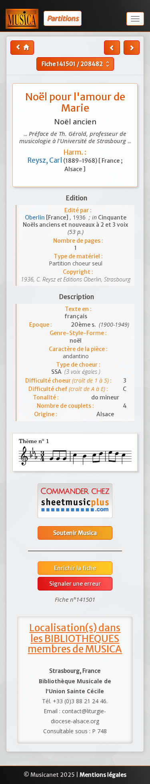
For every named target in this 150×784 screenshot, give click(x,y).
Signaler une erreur (75, 583)
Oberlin (35, 217)
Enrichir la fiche (75, 568)
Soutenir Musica (75, 533)
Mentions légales (103, 774)
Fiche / (76, 64)
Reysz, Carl (45, 160)
